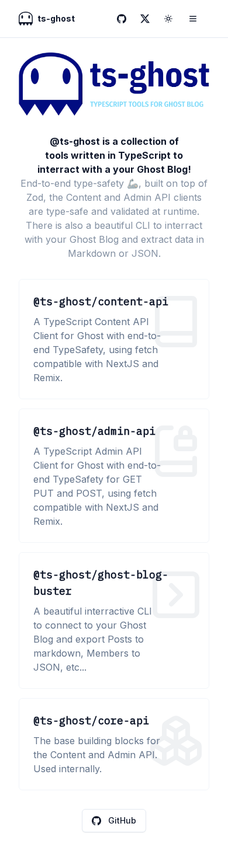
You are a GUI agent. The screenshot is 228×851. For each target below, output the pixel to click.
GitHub (122, 820)
